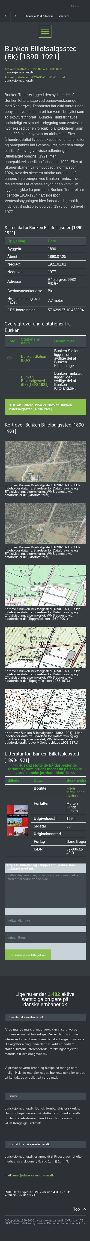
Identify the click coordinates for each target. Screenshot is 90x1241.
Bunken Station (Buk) (33, 358)
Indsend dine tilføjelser (27, 955)
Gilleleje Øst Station (38, 16)
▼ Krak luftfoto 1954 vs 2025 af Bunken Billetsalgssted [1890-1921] (40, 407)
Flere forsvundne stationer (75, 792)
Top (76, 1209)
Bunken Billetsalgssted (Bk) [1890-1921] (34, 381)
